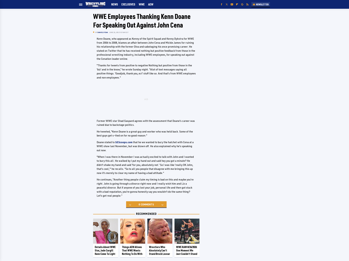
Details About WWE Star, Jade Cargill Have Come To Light (105, 250)
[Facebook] (221, 4)
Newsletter (262, 4)
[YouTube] (232, 4)
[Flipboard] (237, 4)
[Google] (242, 4)
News (114, 4)
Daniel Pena (102, 32)
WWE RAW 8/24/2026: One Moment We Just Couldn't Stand (186, 250)
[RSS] (247, 4)
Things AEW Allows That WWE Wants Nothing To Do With (132, 250)
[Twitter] (226, 4)
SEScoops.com (123, 142)
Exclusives (128, 4)
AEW (150, 4)
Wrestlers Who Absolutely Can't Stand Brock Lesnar (159, 250)
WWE (142, 4)
